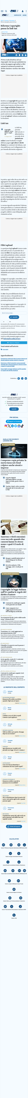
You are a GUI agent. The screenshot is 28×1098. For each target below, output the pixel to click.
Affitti (4, 713)
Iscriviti (14, 409)
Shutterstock (24, 52)
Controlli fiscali (7, 615)
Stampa (16, 55)
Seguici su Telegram (14, 342)
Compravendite (6, 763)
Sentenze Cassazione (8, 730)
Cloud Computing (9, 444)
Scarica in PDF (22, 55)
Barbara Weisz (22, 703)
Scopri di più (17, 15)
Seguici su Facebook (15, 421)
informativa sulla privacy (11, 338)
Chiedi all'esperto (15, 826)
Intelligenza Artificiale (11, 573)
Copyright (5, 349)
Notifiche (26, 55)
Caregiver (5, 746)
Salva (19, 55)
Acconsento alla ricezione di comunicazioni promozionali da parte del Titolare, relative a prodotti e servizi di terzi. (13, 326)
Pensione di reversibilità (9, 779)
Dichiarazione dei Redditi (9, 697)
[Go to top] (25, 1093)
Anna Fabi (5, 32)
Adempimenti (5, 643)
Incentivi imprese (7, 629)
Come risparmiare (7, 657)
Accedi (24, 15)
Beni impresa (6, 795)
